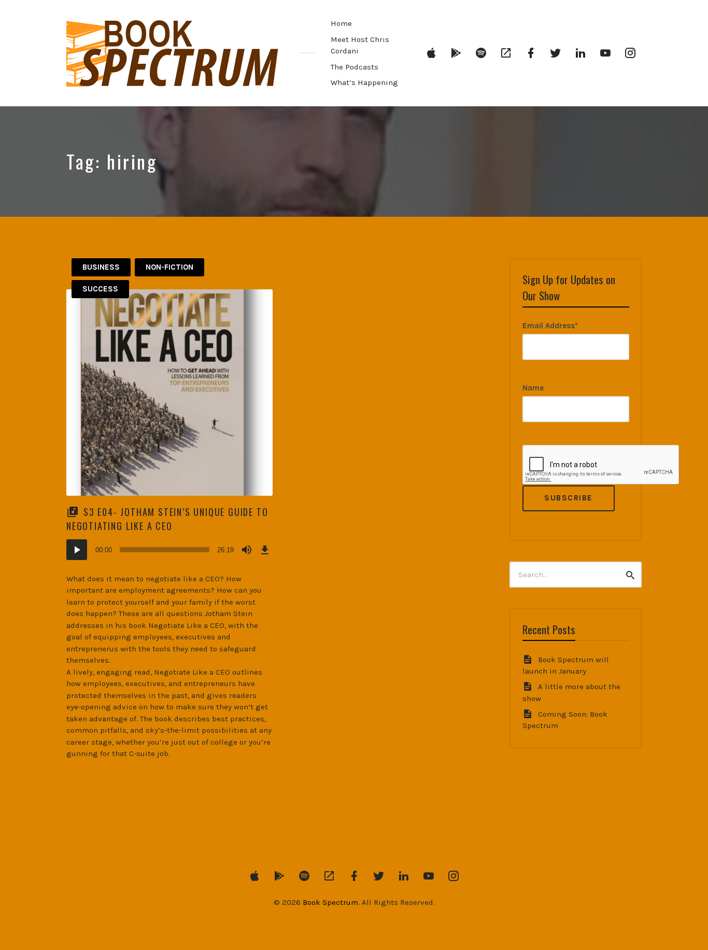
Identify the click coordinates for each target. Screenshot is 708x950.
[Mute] (246, 549)
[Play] (76, 549)
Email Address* (550, 325)
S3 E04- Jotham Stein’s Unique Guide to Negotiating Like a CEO (167, 519)
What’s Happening (364, 82)
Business (101, 267)
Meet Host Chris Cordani (360, 45)
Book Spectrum (330, 902)
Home (341, 23)
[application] (169, 549)
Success (100, 289)
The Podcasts (354, 67)
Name (533, 388)
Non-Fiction (169, 267)
